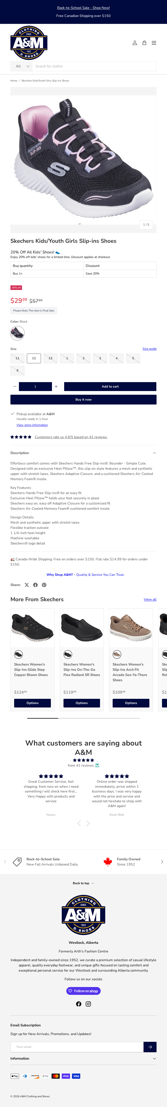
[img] (83, 760)
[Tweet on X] (26, 585)
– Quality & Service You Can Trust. (85, 575)
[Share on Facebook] (35, 585)
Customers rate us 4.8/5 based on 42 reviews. (71, 437)
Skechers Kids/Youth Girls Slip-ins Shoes (45, 80)
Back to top (81, 883)
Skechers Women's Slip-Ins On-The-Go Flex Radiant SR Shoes (81, 669)
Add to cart (110, 386)
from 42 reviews (81, 765)
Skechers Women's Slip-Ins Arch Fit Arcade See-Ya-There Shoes (130, 672)
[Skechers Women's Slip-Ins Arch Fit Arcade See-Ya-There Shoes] (131, 628)
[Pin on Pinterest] (44, 585)
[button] (144, 43)
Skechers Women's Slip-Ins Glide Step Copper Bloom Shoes (31, 669)
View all (150, 599)
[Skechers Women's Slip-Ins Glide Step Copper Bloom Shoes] (32, 628)
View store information (32, 425)
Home (13, 80)
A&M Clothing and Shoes (35, 1096)
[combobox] (83, 66)
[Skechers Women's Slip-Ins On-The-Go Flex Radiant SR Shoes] (82, 628)
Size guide (150, 349)
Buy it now (83, 399)
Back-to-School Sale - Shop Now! (83, 7)
